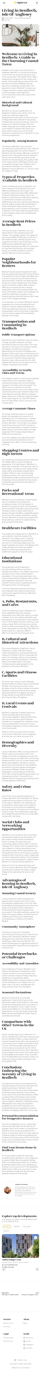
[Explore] (4, 3)
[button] (35, 1237)
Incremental (24, 1368)
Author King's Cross (11, 1259)
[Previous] (4, 1269)
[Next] (37, 1269)
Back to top (22, 1360)
